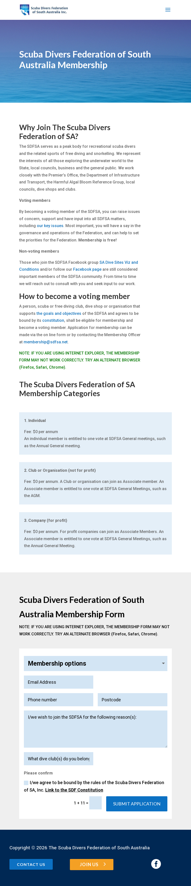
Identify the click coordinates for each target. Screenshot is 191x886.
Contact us (31, 864)
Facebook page (87, 269)
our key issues (50, 225)
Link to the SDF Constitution (74, 790)
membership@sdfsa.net (46, 342)
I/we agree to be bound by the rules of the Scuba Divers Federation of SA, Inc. (94, 786)
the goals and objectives (59, 313)
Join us (89, 864)
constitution (53, 320)
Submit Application (136, 803)
